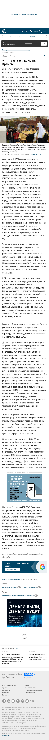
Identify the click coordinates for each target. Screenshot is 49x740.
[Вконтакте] (8, 701)
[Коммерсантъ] (4, 31)
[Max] (27, 701)
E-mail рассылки (30, 692)
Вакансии (5, 695)
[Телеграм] (4, 701)
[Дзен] (13, 701)
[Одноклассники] (18, 701)
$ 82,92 (11, 36)
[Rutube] (22, 701)
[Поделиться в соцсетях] (44, 56)
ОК (44, 43)
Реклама (5, 692)
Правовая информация (33, 690)
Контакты (6, 690)
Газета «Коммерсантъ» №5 (12, 579)
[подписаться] (19, 587)
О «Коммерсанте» (9, 685)
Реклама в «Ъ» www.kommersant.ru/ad (24, 14)
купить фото (36, 154)
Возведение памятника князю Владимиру (16, 50)
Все (17, 648)
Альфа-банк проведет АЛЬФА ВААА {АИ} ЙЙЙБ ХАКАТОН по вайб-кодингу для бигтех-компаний (12, 660)
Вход (36, 31)
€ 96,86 (18, 36)
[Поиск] (40, 31)
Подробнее (6, 735)
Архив (4, 688)
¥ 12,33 (25, 36)
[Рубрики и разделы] (44, 31)
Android (27, 685)
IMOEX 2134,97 (34, 36)
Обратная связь (30, 688)
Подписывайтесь (12, 570)
